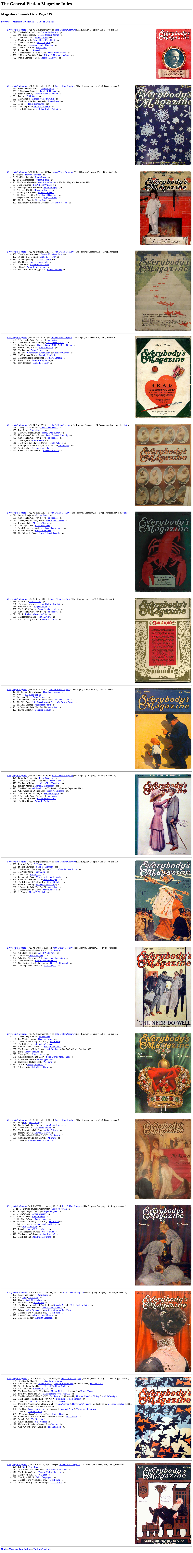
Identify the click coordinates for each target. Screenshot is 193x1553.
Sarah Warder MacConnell (58, 1057)
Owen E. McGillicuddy (49, 533)
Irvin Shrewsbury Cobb (56, 1469)
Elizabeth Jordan (59, 1209)
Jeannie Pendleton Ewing (45, 1224)
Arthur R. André (42, 801)
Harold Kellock (56, 443)
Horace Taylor (86, 1391)
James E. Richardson (44, 786)
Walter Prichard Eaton (67, 869)
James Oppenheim (44, 1059)
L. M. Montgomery (42, 1127)
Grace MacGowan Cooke (38, 352)
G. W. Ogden (50, 965)
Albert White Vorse (46, 953)
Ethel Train (34, 1122)
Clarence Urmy (45, 1039)
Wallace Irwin (47, 1231)
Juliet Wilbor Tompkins (49, 783)
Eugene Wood (50, 197)
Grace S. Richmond (59, 963)
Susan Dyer (63, 445)
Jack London (37, 788)
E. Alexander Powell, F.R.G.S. (57, 1394)
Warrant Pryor (67, 1409)
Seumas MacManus (49, 427)
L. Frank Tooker (44, 259)
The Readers (37, 1419)
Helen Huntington (36, 104)
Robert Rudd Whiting (48, 109)
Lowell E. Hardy (42, 1133)
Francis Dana (35, 601)
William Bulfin (42, 180)
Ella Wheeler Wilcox (42, 185)
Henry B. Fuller (54, 882)
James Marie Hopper (53, 1125)
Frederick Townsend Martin (68, 1399)
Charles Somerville (40, 448)
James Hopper (41, 1219)
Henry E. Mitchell (37, 892)
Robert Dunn (41, 200)
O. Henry (38, 864)
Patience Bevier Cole (46, 798)
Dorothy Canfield (47, 355)
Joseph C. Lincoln (46, 192)
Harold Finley (57, 1391)
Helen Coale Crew (39, 1067)
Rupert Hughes (50, 1211)
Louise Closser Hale (39, 262)
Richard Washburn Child (43, 99)
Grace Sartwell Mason (43, 1315)
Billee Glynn (66, 345)
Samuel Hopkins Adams (51, 254)
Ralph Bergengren (33, 694)
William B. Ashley (59, 202)
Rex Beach (55, 950)
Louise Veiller (38, 440)
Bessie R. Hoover (49, 58)
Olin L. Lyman (43, 42)
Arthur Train (35, 874)
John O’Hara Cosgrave (65, 30)
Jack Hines (43, 1295)
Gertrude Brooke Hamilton (41, 45)
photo (125, 425)
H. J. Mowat (59, 1401)
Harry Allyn (55, 780)
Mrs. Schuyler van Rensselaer (49, 877)
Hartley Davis (58, 1414)
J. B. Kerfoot (41, 1422)
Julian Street (38, 1302)
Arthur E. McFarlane (36, 267)
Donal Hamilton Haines (48, 609)
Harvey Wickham (35, 1064)
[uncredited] (52, 340)
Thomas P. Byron (51, 793)
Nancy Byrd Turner (51, 433)
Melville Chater (62, 699)
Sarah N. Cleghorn (40, 360)
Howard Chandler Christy (87, 1396)
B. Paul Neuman (42, 525)
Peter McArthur (35, 1411)
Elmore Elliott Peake (55, 520)
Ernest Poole (41, 47)
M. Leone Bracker (116, 1404)
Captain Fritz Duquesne (52, 1381)
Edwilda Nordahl (54, 269)
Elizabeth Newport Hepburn (57, 55)
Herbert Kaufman (33, 174)
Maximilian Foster (43, 705)
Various (54, 1424)
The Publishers (54, 1427)
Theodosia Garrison (49, 32)
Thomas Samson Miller (47, 345)
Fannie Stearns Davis (45, 884)
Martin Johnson (50, 889)
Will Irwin (47, 1062)
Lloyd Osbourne (49, 195)
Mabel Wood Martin (57, 52)
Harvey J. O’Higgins (81, 1404)
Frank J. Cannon (62, 1404)
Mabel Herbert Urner (39, 264)
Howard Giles (96, 1383)
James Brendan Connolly (57, 435)
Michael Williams (40, 523)
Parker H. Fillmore (41, 106)
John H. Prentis (44, 617)
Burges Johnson (46, 347)
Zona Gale (38, 50)
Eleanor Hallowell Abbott (46, 93)
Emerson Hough (32, 1052)
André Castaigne (109, 1396)
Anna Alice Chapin (46, 182)
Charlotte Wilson (40, 1388)
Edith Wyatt (32, 96)
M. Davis (52, 1138)
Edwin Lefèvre (41, 37)
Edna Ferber (44, 1036)
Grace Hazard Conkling (44, 40)
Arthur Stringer (47, 88)
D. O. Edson (71, 1416)
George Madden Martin (48, 35)
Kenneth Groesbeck (44, 1318)
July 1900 (57, 1310)
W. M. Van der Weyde (86, 1409)
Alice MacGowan (61, 352)
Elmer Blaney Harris (53, 528)
